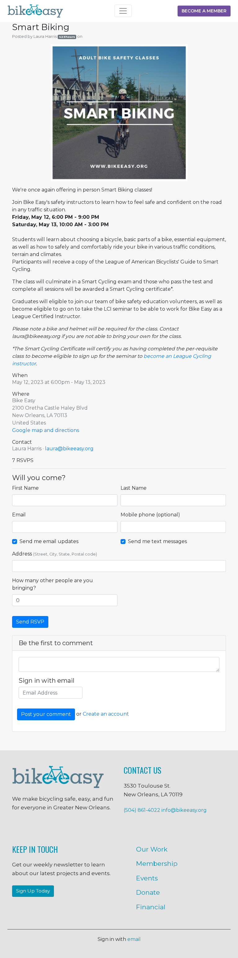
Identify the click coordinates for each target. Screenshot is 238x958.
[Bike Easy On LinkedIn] (88, 829)
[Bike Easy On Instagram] (38, 829)
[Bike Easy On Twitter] (63, 829)
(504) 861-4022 (142, 810)
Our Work (152, 849)
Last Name (134, 488)
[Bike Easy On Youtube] (112, 829)
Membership (157, 863)
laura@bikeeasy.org (69, 449)
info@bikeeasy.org (184, 810)
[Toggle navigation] (123, 11)
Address (54, 554)
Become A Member (204, 11)
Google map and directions (45, 430)
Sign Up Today (33, 891)
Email (19, 515)
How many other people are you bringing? (52, 584)
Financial (150, 907)
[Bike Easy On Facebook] (13, 829)
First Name (25, 488)
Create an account (106, 714)
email (134, 939)
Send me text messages (157, 541)
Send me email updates (49, 541)
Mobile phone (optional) (150, 515)
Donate (148, 892)
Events (147, 878)
